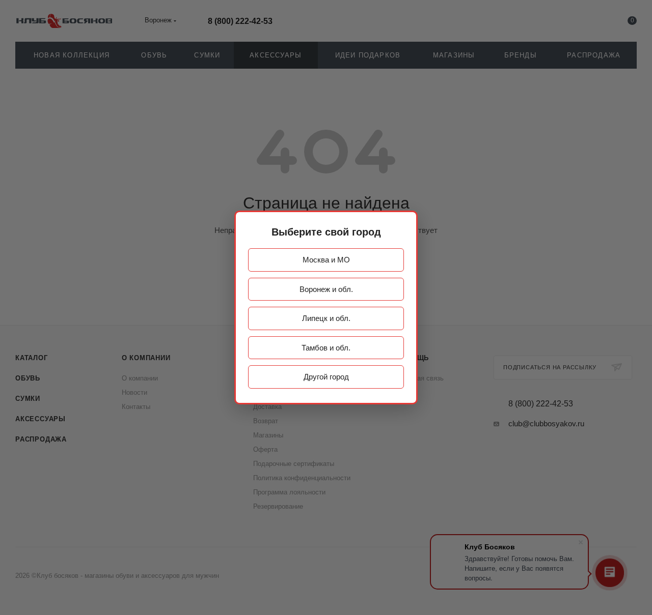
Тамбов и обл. (326, 347)
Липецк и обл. (326, 318)
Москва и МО (326, 259)
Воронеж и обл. (326, 289)
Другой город (326, 376)
